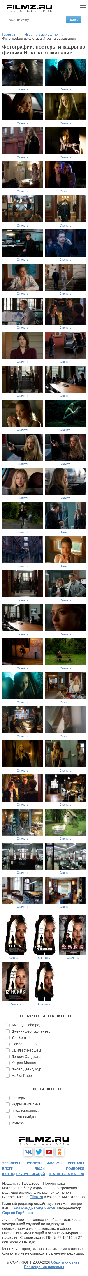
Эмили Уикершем (26, 1050)
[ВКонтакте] (28, 1152)
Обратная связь (65, 1262)
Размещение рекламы (44, 1267)
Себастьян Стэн (25, 1044)
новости (33, 1163)
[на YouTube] (49, 1152)
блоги (7, 1168)
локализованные (26, 1110)
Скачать (22, 89)
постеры (19, 1098)
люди (40, 1168)
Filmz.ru (36, 1197)
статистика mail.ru (66, 1174)
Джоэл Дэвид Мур (26, 1069)
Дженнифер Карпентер (31, 1031)
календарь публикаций (23, 1174)
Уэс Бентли (21, 1038)
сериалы (76, 1163)
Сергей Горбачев (17, 1213)
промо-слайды (24, 1117)
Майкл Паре (22, 1075)
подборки (75, 1168)
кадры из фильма (26, 1104)
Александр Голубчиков (34, 1208)
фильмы (55, 1163)
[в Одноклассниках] (60, 1152)
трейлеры (11, 1163)
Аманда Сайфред (26, 1025)
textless (18, 1123)
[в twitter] (39, 1152)
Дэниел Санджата (27, 1057)
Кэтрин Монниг (24, 1063)
